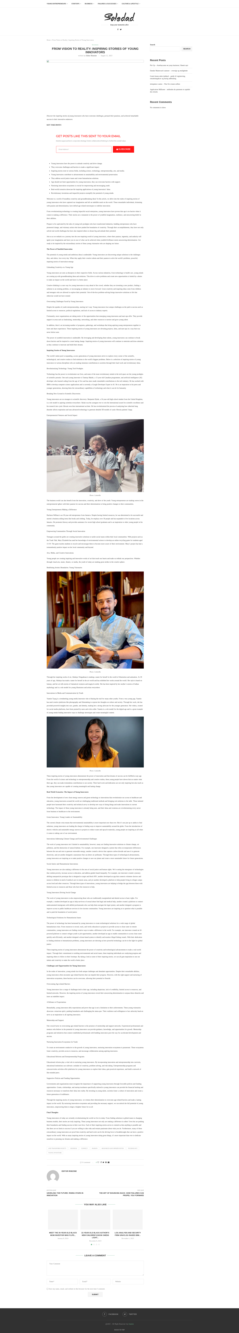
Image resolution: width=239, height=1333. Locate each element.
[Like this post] (98, 1162)
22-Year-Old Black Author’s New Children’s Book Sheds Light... (95, 1235)
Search (152, 45)
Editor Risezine (91, 56)
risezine (131, 1324)
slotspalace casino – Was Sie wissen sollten (165, 84)
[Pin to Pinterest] (106, 1162)
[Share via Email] (108, 1162)
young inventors (54, 1152)
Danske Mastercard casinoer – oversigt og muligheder (169, 71)
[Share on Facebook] (101, 1162)
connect (84, 1148)
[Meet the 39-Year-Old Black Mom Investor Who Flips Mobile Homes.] (63, 1219)
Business (73, 1148)
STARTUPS (75, 4)
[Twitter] (121, 30)
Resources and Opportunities (113, 1148)
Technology (132, 1148)
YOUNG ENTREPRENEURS (56, 4)
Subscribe (125, 149)
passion (94, 1148)
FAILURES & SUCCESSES (107, 4)
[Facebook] (117, 30)
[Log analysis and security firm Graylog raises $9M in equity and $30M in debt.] (128, 1219)
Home (49, 40)
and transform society (57, 1148)
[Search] (191, 3)
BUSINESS (88, 4)
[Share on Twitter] (103, 1162)
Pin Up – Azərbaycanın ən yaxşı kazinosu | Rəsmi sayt (169, 65)
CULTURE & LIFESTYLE (130, 4)
